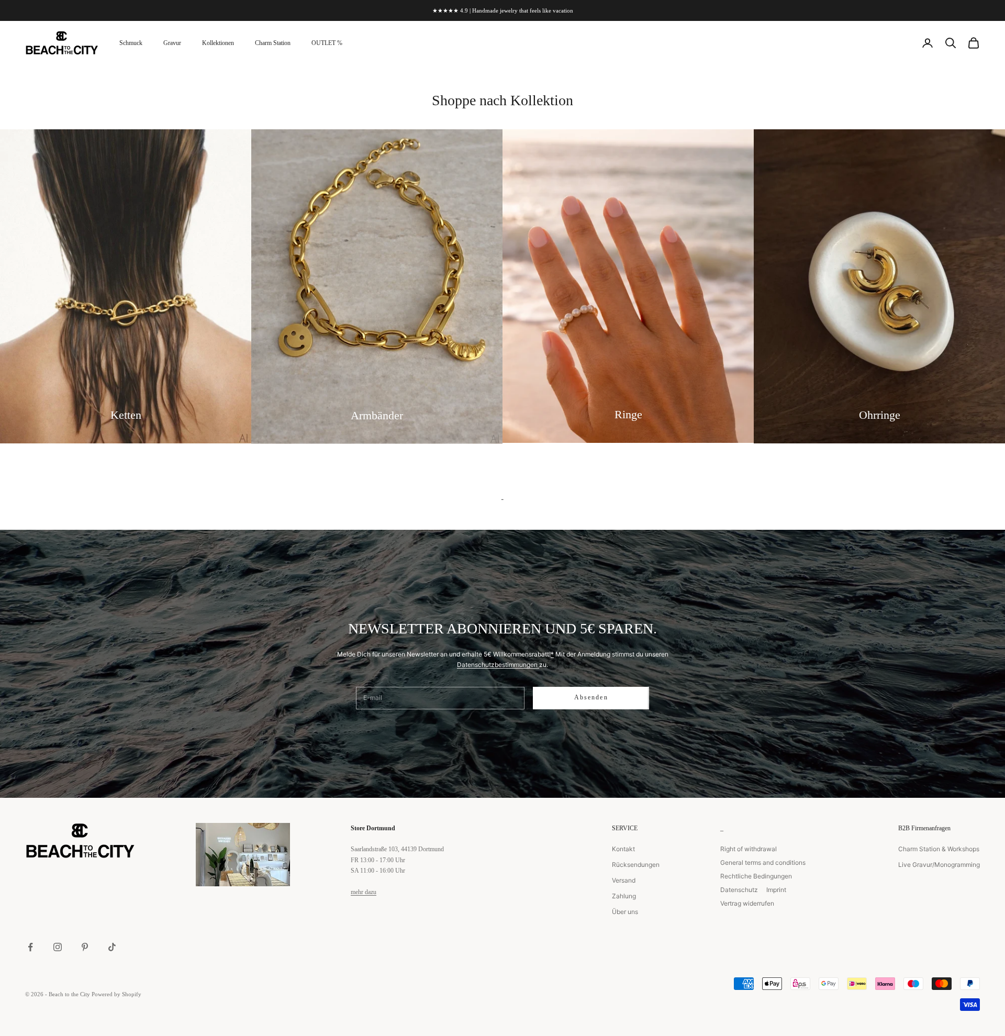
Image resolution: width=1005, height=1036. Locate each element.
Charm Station (273, 43)
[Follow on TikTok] (112, 947)
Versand (623, 880)
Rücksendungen (636, 864)
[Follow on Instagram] (57, 947)
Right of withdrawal (748, 849)
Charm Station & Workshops (938, 849)
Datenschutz (739, 890)
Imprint (776, 890)
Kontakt (623, 849)
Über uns (625, 912)
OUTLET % (326, 43)
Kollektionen (218, 43)
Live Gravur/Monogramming (939, 864)
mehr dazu (363, 892)
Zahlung (624, 896)
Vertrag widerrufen (747, 903)
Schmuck (130, 43)
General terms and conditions (763, 862)
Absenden (591, 697)
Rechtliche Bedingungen (756, 876)
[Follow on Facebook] (30, 947)
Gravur (172, 43)
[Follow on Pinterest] (85, 947)
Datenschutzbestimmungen (498, 665)
